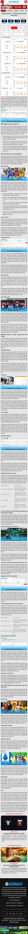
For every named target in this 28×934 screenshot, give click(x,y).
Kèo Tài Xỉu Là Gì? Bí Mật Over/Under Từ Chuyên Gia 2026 (14, 866)
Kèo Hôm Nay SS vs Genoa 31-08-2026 (14, 833)
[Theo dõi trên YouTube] (14, 914)
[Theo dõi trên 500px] (17, 914)
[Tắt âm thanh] (26, 34)
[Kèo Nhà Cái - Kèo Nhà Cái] (14, 1)
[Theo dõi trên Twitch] (21, 914)
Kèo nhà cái (4, 97)
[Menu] (2, 1)
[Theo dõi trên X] (7, 914)
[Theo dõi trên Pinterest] (10, 914)
